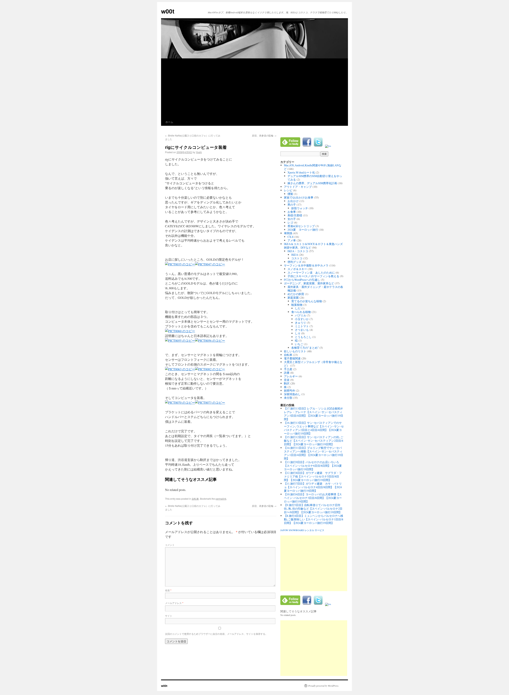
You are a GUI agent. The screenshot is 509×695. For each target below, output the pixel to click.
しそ (297, 333)
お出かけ (293, 201)
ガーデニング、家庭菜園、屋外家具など (309, 283)
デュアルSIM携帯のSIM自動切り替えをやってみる (315, 177)
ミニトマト (302, 326)
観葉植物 (296, 305)
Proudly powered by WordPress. (323, 685)
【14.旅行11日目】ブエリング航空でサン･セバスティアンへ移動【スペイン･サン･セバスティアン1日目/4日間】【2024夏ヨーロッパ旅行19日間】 (313, 453)
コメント (170, 544)
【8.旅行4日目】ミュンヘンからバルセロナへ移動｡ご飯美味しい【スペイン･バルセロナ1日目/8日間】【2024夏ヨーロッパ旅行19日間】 (313, 519)
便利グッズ (294, 262)
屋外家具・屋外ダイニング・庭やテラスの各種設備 (315, 288)
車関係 (288, 233)
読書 (286, 373)
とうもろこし (303, 337)
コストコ (296, 258)
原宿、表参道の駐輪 (264, 135)
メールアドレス (174, 603)
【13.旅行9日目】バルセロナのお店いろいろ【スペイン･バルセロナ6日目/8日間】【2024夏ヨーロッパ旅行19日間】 (313, 465)
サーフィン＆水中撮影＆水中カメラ (306, 265)
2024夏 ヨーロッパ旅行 (303, 229)
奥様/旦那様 (295, 215)
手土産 (288, 369)
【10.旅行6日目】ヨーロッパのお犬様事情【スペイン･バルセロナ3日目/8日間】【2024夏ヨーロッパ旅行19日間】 (313, 497)
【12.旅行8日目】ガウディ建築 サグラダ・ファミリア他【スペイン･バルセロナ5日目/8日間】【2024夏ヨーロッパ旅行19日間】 (313, 476)
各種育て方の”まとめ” (305, 347)
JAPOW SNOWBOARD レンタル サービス (302, 530)
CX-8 (290, 237)
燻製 (290, 194)
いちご (299, 344)
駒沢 (286, 383)
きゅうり (300, 322)
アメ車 (292, 240)
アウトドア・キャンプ (298, 187)
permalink (221, 498)
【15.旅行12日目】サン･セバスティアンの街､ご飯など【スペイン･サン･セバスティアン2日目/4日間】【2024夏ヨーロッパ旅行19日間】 (313, 440)
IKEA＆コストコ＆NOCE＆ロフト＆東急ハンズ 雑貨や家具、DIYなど (315, 245)
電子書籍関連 (292, 358)
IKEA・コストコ (298, 251)
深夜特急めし (292, 394)
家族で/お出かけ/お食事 (298, 197)
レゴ (290, 222)
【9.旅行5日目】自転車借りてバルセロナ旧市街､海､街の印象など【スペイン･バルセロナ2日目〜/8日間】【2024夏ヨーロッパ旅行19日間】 (313, 508)
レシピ (288, 190)
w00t (167, 11)
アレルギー (291, 376)
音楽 (286, 380)
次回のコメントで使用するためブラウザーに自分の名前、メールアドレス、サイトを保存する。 (216, 633)
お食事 (292, 212)
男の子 (292, 204)
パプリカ (300, 315)
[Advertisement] (254, 88)
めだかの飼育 (296, 294)
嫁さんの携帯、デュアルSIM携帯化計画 (312, 183)
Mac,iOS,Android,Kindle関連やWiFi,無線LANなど (312, 167)
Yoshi (199, 152)
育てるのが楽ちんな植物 (306, 301)
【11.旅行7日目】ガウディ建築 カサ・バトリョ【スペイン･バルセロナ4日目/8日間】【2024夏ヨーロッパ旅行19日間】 (313, 487)
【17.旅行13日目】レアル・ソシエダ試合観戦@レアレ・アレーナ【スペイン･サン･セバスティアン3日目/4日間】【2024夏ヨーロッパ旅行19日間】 (313, 414)
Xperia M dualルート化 (301, 172)
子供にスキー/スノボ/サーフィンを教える (313, 276)
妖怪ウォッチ (299, 208)
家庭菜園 (293, 297)
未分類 (288, 398)
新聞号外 (289, 390)
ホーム (169, 122)
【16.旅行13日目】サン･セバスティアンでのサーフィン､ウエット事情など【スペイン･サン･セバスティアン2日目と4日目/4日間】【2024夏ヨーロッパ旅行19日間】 (314, 428)
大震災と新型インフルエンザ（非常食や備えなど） (313, 363)
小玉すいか (302, 319)
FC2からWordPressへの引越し (302, 280)
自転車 (195, 498)
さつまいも (302, 330)
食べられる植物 (301, 312)
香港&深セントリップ (301, 226)
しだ (297, 308)
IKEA (294, 255)
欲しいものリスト (295, 351)
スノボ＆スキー (297, 269)
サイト (168, 615)
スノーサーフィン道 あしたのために (311, 272)
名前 (168, 590)
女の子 (292, 219)
